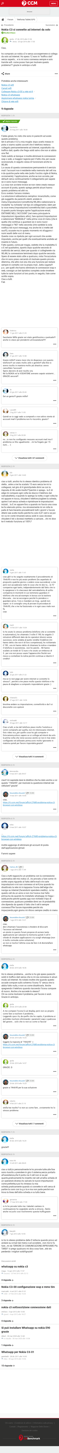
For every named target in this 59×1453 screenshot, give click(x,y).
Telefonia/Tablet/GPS (26, 19)
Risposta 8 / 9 (7, 1154)
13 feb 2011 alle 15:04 (18, 628)
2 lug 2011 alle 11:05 (18, 412)
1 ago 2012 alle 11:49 (18, 870)
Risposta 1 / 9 (7, 116)
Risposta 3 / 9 (7, 765)
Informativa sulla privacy (43, 1423)
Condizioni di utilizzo (23, 1423)
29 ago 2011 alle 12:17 (18, 723)
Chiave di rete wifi (9, 101)
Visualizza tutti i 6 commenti (31, 757)
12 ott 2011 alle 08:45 (18, 1163)
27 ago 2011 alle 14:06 (18, 700)
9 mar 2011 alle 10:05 (18, 796)
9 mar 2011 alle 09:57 (18, 774)
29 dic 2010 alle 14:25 (18, 1038)
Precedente (9, 25)
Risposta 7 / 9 (7, 1132)
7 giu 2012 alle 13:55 (17, 1234)
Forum (10, 19)
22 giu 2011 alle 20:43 (18, 392)
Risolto (6, 33)
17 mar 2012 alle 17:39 (18, 1202)
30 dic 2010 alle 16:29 (18, 1141)
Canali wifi (6, 88)
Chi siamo (9, 1423)
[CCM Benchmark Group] (29, 1438)
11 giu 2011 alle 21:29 (18, 333)
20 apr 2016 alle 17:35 (26, 42)
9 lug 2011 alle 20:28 (18, 435)
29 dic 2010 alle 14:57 (18, 1063)
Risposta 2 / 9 (7, 466)
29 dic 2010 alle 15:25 (18, 1083)
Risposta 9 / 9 (7, 1225)
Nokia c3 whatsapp (10, 95)
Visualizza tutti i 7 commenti (31, 1124)
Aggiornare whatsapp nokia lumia (17, 98)
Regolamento (23, 1427)
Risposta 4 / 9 (7, 818)
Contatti (12, 1427)
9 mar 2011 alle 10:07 (18, 827)
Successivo (50, 25)
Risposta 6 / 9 (7, 959)
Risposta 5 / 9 (7, 861)
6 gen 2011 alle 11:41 (18, 573)
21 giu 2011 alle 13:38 (18, 356)
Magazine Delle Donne (40, 1427)
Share (7, 74)
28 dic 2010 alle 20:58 (18, 1007)
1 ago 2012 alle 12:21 (18, 920)
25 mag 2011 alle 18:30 (18, 130)
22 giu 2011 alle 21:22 (18, 675)
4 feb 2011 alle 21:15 (18, 1103)
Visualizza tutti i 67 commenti (31, 458)
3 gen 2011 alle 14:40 (18, 475)
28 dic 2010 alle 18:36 (18, 968)
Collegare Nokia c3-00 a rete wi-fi (17, 91)
